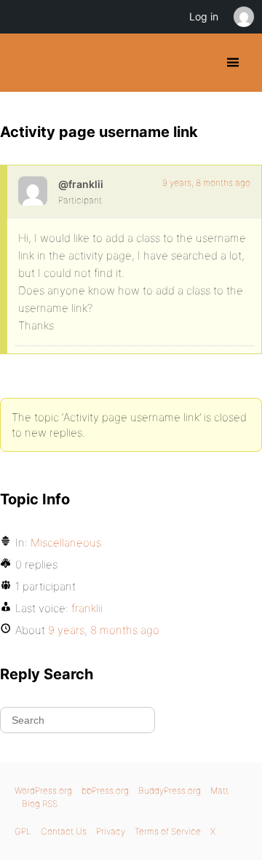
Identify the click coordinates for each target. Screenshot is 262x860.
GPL (23, 831)
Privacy (110, 831)
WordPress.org (43, 790)
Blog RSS (39, 803)
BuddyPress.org (23, 63)
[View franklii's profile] (32, 191)
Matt (219, 790)
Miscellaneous (66, 543)
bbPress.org (105, 790)
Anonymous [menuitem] (243, 17)
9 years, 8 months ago (206, 182)
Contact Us (64, 831)
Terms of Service (168, 831)
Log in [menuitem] (203, 16)
